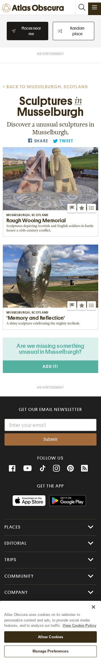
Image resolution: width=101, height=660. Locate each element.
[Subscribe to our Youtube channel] (27, 468)
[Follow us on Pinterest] (70, 468)
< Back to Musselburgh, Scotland (45, 87)
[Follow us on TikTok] (43, 469)
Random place (77, 31)
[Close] (93, 607)
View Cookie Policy (79, 625)
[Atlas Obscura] (34, 8)
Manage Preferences (50, 651)
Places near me (31, 31)
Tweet (66, 141)
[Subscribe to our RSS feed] (84, 468)
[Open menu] (94, 7)
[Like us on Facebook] (12, 468)
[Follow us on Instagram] (56, 468)
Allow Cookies (50, 637)
